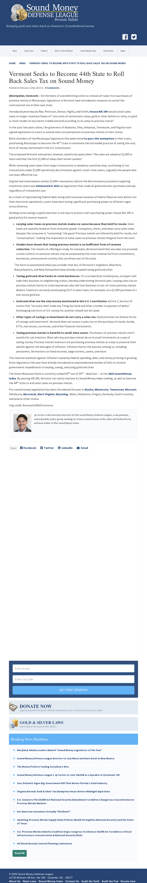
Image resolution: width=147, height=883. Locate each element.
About (123, 51)
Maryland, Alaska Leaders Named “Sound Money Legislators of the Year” (59, 750)
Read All (19, 853)
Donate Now (108, 51)
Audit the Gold (90, 881)
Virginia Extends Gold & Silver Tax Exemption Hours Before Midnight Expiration (63, 791)
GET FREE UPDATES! (73, 690)
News (15, 51)
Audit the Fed (110, 881)
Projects (44, 51)
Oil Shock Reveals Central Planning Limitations (44, 843)
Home (12, 63)
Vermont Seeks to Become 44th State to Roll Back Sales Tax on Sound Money (77, 63)
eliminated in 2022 (47, 186)
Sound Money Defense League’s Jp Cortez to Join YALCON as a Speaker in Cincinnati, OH (68, 775)
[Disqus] (73, 505)
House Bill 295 (99, 111)
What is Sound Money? (64, 51)
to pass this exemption (99, 138)
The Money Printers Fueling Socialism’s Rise (43, 766)
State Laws (29, 51)
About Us (14, 881)
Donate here (128, 881)
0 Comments (52, 87)
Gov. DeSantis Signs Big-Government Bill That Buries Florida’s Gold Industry (62, 783)
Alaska (89, 389)
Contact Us (72, 881)
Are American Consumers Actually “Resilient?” (44, 811)
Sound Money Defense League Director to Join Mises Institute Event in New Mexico (65, 758)
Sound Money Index (88, 51)
